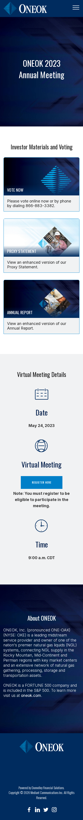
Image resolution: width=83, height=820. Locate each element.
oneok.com (31, 695)
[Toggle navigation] (76, 7)
